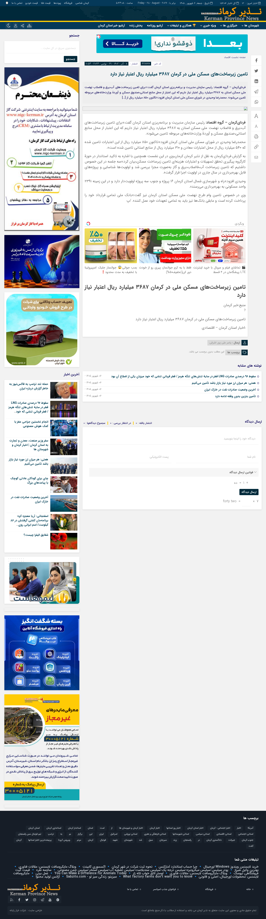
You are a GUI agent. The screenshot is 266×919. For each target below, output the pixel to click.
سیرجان (163, 840)
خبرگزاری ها (230, 25)
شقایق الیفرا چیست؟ (36, 535)
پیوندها (57, 3)
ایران (101, 834)
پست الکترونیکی (159, 456)
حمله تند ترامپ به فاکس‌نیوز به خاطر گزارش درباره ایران (28, 386)
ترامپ (51, 834)
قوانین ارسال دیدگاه (241, 472)
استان (90, 828)
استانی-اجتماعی (245, 834)
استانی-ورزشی (130, 834)
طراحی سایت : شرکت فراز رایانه (26, 910)
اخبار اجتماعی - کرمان (220, 828)
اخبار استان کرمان (195, 828)
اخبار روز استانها (173, 828)
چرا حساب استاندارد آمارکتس (177, 866)
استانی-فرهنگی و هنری (155, 834)
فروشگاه (68, 3)
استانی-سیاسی (203, 834)
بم (70, 834)
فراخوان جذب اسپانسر (164, 889)
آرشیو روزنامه (155, 25)
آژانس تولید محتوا (47, 876)
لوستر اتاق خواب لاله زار (147, 873)
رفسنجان (187, 840)
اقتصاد (227, 57)
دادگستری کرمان (214, 840)
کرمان (19, 840)
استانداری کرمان (53, 828)
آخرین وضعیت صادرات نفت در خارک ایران (230, 389)
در (199, 840)
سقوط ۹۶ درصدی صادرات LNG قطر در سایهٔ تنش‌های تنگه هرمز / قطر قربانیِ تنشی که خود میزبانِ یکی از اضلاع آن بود (183, 376)
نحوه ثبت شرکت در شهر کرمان (131, 866)
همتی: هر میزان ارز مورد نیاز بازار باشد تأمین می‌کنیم (224, 383)
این (90, 834)
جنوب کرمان (247, 840)
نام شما (251, 456)
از (111, 828)
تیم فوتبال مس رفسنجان (29, 834)
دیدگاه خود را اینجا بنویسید (239, 438)
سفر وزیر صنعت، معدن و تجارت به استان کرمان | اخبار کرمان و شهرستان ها (29, 445)
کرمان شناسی (82, 3)
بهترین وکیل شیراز (246, 870)
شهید (115, 840)
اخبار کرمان (155, 828)
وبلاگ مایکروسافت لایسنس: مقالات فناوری (46, 866)
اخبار (239, 828)
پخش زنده (136, 25)
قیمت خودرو (31, 3)
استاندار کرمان (74, 828)
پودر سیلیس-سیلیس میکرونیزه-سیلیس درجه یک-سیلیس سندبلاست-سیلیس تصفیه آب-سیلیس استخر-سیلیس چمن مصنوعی (142, 870)
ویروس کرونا (64, 840)
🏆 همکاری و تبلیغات (183, 25)
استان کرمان (34, 828)
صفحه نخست (238, 57)
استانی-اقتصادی (224, 834)
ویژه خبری (209, 25)
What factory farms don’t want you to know (157, 876)
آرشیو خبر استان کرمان (111, 25)
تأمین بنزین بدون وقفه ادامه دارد (235, 396)
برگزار (80, 834)
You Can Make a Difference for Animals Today (90, 873)
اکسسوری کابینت (93, 866)
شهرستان (128, 840)
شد (140, 840)
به (61, 834)
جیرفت (231, 840)
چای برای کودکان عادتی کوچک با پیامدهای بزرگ (29, 480)
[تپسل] (98, 36)
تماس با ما (17, 3)
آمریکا (250, 828)
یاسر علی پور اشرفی (220, 343)
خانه (248, 889)
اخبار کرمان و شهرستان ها (131, 828)
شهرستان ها (251, 25)
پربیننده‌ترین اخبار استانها (40, 840)
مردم (79, 840)
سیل (151, 840)
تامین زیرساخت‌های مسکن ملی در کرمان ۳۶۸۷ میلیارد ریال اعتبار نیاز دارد (179, 74)
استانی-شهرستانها (181, 834)
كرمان (90, 840)
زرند (175, 840)
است (102, 828)
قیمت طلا (45, 3)
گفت (251, 846)
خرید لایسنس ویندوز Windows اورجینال (230, 866)
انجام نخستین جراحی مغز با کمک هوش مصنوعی (31, 423)
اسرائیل (113, 834)
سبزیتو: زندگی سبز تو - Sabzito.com (91, 876)
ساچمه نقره (43, 870)
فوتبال (103, 840)
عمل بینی (41, 873)
